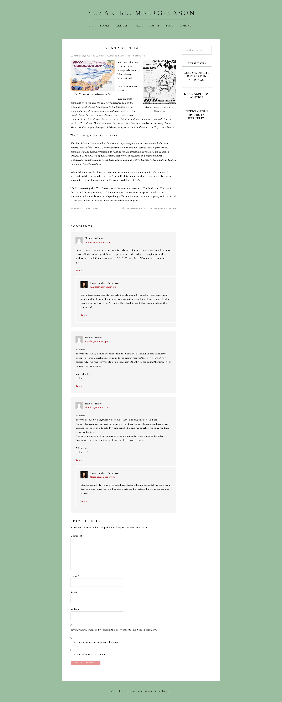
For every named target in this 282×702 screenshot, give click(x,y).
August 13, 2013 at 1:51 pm (97, 242)
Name (74, 576)
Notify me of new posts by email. (88, 654)
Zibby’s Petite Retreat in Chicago (197, 76)
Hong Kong (147, 208)
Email (74, 592)
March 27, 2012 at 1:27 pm (102, 477)
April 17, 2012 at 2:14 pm (96, 341)
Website (74, 609)
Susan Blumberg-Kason (141, 15)
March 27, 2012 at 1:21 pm (97, 407)
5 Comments (138, 56)
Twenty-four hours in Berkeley (197, 115)
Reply (78, 271)
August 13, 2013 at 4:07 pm (103, 287)
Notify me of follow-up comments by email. (94, 642)
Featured (93, 208)
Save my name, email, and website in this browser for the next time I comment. (113, 630)
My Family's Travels (165, 208)
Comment (77, 536)
